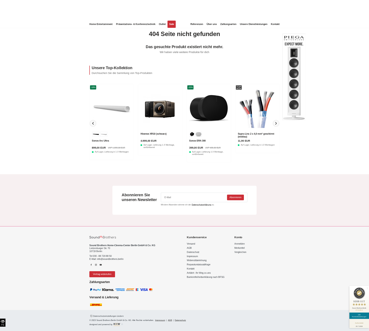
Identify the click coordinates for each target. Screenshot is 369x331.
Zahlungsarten (228, 24)
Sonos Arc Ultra (100, 140)
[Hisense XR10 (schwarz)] (160, 108)
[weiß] (103, 134)
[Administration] (122, 324)
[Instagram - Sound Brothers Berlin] (96, 265)
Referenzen (196, 24)
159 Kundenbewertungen (359, 315)
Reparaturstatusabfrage (198, 264)
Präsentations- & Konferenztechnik (135, 24)
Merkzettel (239, 248)
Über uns (212, 24)
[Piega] (294, 77)
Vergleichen (240, 252)
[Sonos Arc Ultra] (111, 108)
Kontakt (275, 24)
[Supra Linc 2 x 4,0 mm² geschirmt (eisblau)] (257, 108)
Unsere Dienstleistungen (253, 24)
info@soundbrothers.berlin (110, 259)
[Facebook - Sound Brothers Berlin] (91, 265)
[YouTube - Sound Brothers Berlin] (100, 265)
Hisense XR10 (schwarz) (154, 133)
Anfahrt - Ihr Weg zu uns (199, 273)
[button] (276, 123)
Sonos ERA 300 (197, 140)
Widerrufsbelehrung (197, 260)
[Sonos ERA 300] (209, 108)
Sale (171, 24)
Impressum (192, 256)
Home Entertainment (101, 24)
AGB (189, 248)
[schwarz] (95, 134)
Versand (191, 244)
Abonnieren (235, 197)
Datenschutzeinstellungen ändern (108, 316)
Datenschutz (193, 252)
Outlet (162, 24)
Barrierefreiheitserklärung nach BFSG (205, 277)
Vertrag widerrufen (102, 274)
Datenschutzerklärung (201, 204)
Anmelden (239, 244)
